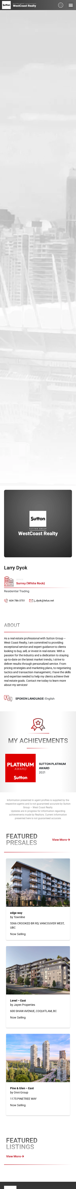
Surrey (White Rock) (30, 583)
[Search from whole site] (60, 4)
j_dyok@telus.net (44, 600)
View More (59, 839)
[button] (70, 5)
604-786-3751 (17, 600)
